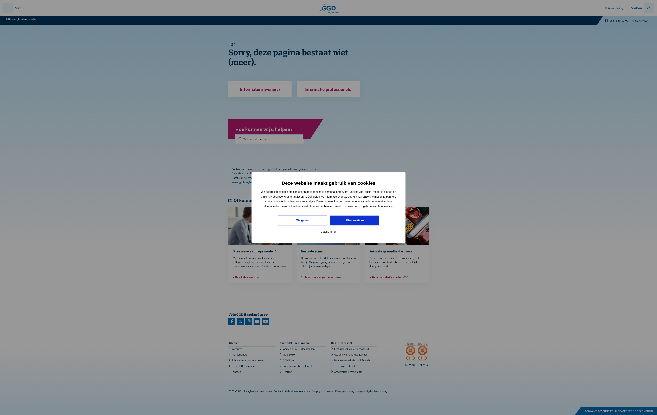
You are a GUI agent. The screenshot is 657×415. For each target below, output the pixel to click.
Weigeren (302, 220)
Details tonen (328, 231)
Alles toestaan (354, 220)
